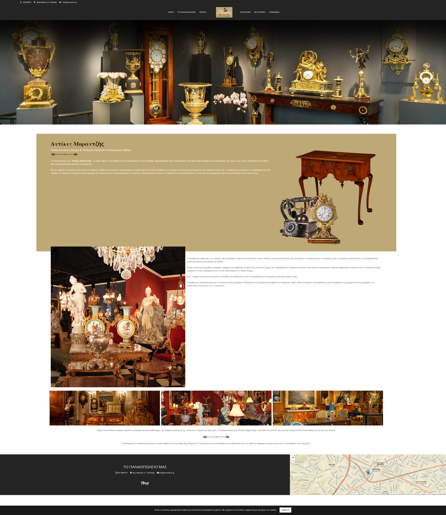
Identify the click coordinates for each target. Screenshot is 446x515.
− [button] (293, 460)
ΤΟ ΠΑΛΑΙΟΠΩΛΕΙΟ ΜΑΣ (186, 12)
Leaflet (355, 494)
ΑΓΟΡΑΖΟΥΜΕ (245, 12)
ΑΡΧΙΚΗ (171, 12)
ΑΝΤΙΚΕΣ (202, 12)
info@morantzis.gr (70, 2)
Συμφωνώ (285, 510)
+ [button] (293, 457)
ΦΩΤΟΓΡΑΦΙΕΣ (260, 12)
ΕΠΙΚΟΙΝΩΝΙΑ (274, 12)
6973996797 (27, 2)
